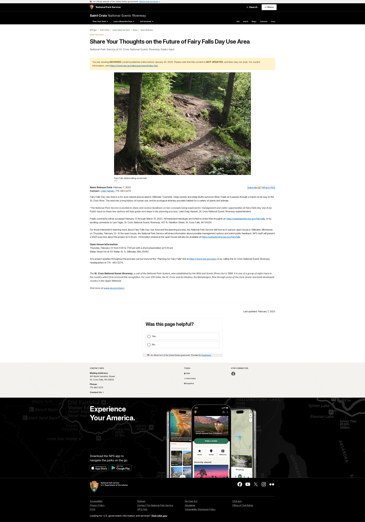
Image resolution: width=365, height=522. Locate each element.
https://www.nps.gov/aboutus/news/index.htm (134, 65)
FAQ (188, 373)
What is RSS (268, 187)
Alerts (245, 21)
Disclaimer (190, 505)
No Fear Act (191, 501)
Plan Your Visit (99, 21)
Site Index (191, 378)
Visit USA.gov (159, 515)
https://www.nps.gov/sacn (203, 258)
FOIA (92, 509)
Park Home (104, 30)
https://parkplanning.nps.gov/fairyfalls (245, 218)
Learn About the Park (122, 21)
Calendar (263, 21)
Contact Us (96, 392)
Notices (141, 501)
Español (190, 383)
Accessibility (96, 501)
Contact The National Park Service (155, 505)
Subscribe (252, 187)
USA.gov (237, 501)
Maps (254, 21)
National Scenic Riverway (118, 15)
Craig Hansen (107, 190)
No (153, 344)
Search (253, 7)
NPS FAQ (142, 509)
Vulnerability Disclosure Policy (200, 509)
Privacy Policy (97, 505)
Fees (273, 21)
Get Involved (145, 21)
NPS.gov (93, 30)
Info (238, 21)
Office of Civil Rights (242, 505)
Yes (154, 336)
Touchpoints (206, 355)
